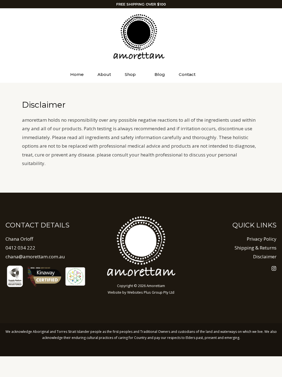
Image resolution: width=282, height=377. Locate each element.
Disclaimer (264, 256)
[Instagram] (273, 268)
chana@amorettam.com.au (35, 256)
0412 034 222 (20, 248)
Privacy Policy (261, 239)
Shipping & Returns (255, 248)
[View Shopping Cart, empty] (213, 74)
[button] (138, 74)
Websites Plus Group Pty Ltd (150, 292)
